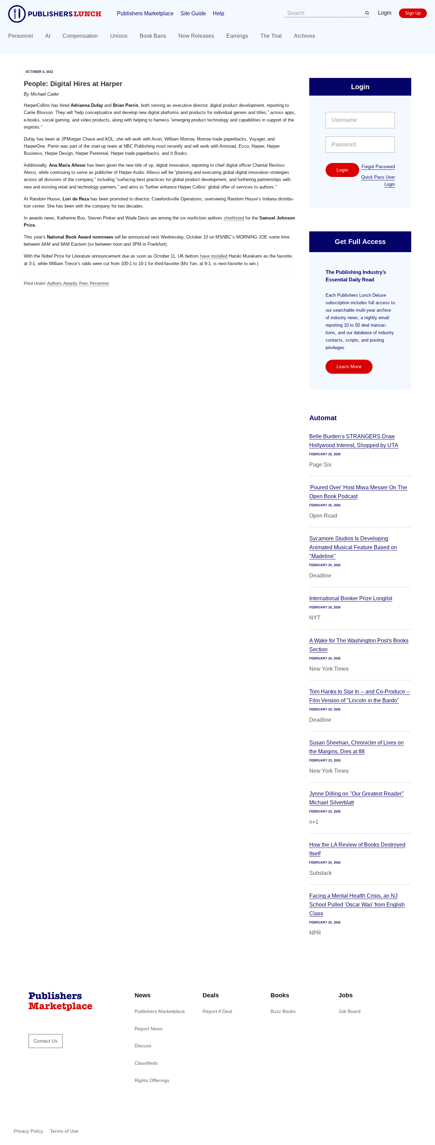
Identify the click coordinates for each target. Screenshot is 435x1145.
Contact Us (45, 1041)
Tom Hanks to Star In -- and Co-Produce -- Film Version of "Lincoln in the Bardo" (359, 696)
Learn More (349, 366)
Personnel (20, 36)
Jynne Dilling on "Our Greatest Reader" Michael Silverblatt (356, 798)
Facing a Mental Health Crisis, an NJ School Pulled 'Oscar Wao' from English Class (357, 904)
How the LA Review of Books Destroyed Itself (357, 849)
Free (83, 283)
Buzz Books (283, 1011)
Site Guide (193, 13)
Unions (118, 36)
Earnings (237, 36)
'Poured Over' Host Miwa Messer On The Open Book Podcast (358, 492)
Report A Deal (217, 1011)
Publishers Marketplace (145, 13)
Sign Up (413, 13)
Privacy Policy (28, 1131)
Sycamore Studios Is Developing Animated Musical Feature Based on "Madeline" (353, 547)
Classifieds (146, 1063)
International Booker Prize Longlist (350, 598)
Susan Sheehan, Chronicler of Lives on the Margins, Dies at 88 (356, 747)
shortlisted (234, 217)
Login (385, 13)
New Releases (196, 36)
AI (47, 36)
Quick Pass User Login (378, 181)
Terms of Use (64, 1131)
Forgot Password (378, 166)
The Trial (271, 36)
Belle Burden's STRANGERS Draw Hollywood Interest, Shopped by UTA (353, 441)
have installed (213, 256)
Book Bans (153, 36)
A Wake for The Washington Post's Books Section (358, 645)
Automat (323, 418)
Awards (70, 283)
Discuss (143, 1045)
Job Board (349, 1011)
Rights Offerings (152, 1080)
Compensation (80, 36)
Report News (148, 1028)
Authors (54, 283)
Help (218, 13)
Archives (304, 36)
